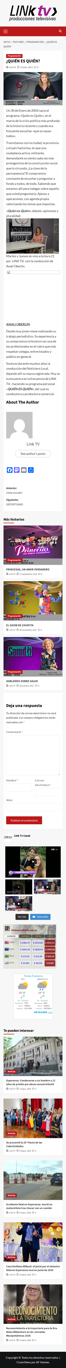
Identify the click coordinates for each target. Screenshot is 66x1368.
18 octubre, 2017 (26, 685)
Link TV (12, 67)
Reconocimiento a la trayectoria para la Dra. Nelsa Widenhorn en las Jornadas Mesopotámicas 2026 (32, 1332)
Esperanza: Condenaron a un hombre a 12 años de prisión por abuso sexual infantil (30, 1082)
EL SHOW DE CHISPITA (19, 625)
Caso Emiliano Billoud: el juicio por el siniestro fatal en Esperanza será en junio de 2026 (33, 1268)
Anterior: (14, 490)
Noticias (11, 1071)
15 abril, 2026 (25, 1274)
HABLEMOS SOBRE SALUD (22, 681)
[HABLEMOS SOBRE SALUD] (33, 656)
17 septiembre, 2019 (28, 574)
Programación (14, 55)
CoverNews (24, 1362)
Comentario (14, 731)
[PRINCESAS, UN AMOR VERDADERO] (33, 545)
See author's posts (33, 454)
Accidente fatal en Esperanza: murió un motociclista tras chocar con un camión (29, 1206)
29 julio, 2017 (26, 67)
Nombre (12, 780)
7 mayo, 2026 (25, 1088)
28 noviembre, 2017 (28, 630)
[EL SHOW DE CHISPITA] (33, 601)
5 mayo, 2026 (25, 1150)
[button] (7, 31)
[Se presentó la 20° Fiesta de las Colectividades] (33, 1118)
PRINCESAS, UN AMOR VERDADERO (27, 569)
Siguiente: (14, 502)
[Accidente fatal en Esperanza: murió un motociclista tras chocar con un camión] (33, 1180)
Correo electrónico (43, 782)
